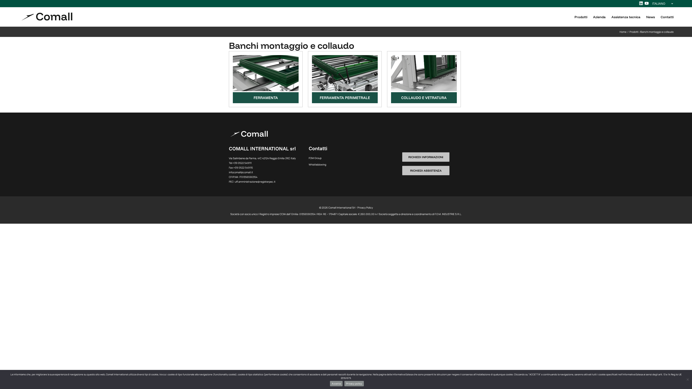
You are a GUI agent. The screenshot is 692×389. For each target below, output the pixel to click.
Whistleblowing (317, 164)
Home (623, 31)
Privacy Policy (365, 207)
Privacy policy (354, 383)
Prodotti (633, 31)
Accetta (336, 383)
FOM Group (315, 158)
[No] (687, 379)
